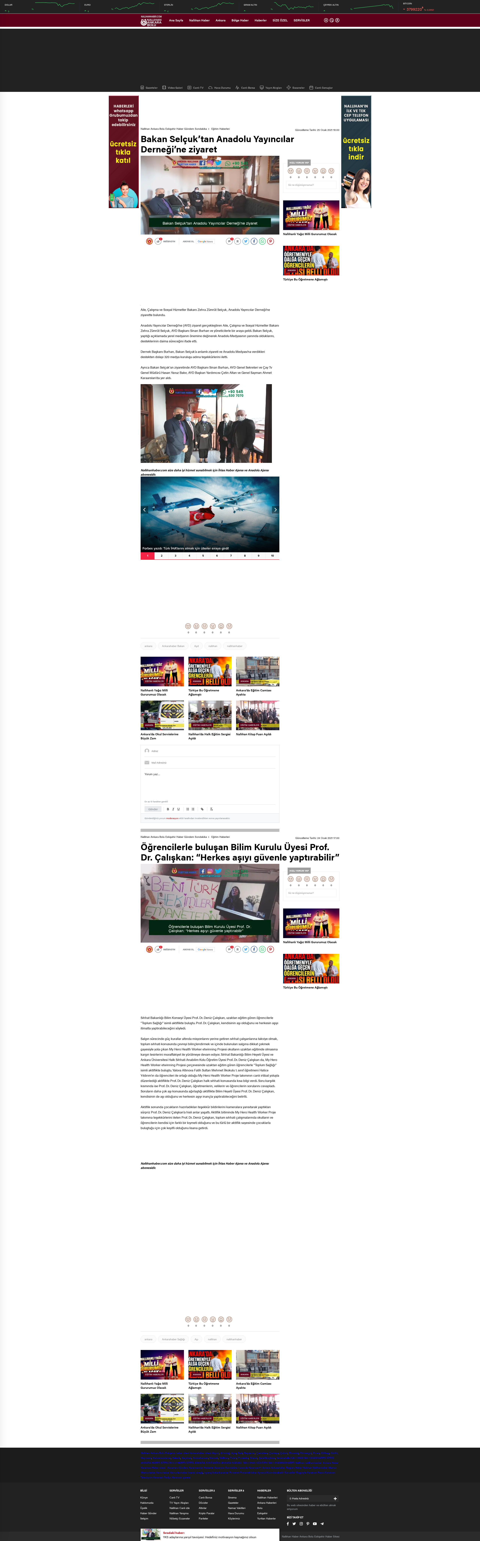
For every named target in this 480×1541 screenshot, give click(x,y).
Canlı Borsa (248, 87)
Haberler (261, 20)
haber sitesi (182, 1453)
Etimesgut (306, 1453)
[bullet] (193, 809)
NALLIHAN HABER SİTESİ (319, 1458)
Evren (316, 1453)
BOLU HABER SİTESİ (181, 1463)
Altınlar (203, 1508)
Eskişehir (170, 1453)
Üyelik (143, 1508)
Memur (332, 1467)
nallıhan (212, 646)
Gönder (153, 809)
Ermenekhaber (248, 1472)
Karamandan (196, 1467)
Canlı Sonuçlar (324, 87)
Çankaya (274, 1453)
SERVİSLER (302, 20)
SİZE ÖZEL (280, 20)
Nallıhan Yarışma (179, 1513)
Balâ (240, 1453)
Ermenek (234, 1472)
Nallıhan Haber (199, 20)
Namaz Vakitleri (236, 1508)
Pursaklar (243, 1458)
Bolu (161, 1453)
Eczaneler (298, 87)
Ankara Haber (330, 1463)
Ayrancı (261, 1472)
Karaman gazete (181, 1477)
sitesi (207, 1453)
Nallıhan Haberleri (267, 1497)
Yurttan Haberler (266, 1518)
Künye (144, 1497)
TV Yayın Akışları (179, 1502)
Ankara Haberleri (266, 1502)
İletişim (144, 1518)
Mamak (213, 1458)
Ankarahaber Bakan (173, 646)
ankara (148, 646)
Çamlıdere (262, 1453)
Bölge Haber (240, 20)
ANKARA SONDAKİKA (207, 1463)
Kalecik (176, 1458)
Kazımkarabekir (275, 1472)
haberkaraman (220, 1472)
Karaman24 (254, 1467)
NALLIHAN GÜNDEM (255, 1463)
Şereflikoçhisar (267, 1458)
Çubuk (284, 1453)
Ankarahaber (197, 1453)
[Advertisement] (240, 55)
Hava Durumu (222, 87)
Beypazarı (249, 1453)
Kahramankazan (162, 1458)
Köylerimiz (234, 1518)
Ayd (196, 646)
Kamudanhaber (178, 1472)
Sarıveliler (289, 1472)
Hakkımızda (146, 1502)
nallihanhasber (313, 1463)
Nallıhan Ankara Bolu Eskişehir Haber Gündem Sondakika (174, 128)
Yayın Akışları (274, 87)
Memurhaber (148, 1472)
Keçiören (186, 1458)
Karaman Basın (315, 1472)
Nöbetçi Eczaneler (180, 1518)
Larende (243, 1467)
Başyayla (301, 1472)
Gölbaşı (325, 1453)
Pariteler (203, 1518)
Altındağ (225, 1453)
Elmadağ (294, 1453)
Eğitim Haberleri (220, 128)
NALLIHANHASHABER (281, 1463)
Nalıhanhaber (319, 1467)
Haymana (146, 1458)
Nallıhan (145, 1453)
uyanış (208, 1472)
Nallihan (299, 1463)
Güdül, (334, 1453)
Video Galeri (175, 87)
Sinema (232, 1497)
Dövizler (203, 1502)
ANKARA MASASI (231, 1463)
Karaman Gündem (177, 1467)
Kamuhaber (162, 1472)
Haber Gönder (148, 1513)
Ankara (221, 20)
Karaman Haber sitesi (153, 1467)
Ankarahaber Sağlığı (173, 1339)
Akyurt (215, 1453)
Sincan (253, 1458)
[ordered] (187, 809)
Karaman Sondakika (226, 1467)
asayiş (199, 1472)
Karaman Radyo (162, 1477)
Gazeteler (152, 87)
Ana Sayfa (176, 20)
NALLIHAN (296, 1458)
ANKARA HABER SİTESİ (154, 1463)
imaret (191, 1472)
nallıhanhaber (234, 646)
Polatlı (233, 1458)
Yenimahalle (283, 1458)
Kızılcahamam (200, 1458)
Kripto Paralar (206, 1513)
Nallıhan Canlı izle (180, 1508)
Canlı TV (198, 87)
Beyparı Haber (294, 1467)
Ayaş (234, 1453)
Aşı (196, 1339)
